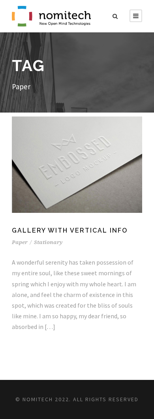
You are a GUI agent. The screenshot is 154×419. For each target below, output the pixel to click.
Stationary (48, 242)
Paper (20, 242)
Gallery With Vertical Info (70, 230)
